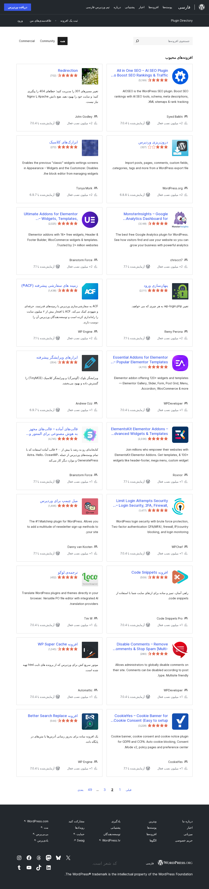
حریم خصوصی (184, 840)
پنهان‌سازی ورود (156, 285)
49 (90, 790)
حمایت (78, 834)
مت (44, 827)
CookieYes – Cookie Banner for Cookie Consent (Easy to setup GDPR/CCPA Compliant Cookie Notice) (141, 718)
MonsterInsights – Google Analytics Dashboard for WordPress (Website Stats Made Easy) (139, 216)
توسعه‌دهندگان (111, 834)
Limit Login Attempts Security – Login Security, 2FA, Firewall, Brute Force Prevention (142, 503)
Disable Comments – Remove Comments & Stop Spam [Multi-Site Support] (140, 646)
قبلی (128, 789)
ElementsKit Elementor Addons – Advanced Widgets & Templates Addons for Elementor (139, 431)
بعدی (80, 789)
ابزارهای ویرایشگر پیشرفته (57, 357)
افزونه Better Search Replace (53, 716)
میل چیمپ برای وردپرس (59, 501)
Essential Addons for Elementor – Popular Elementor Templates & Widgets (140, 360)
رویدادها (79, 827)
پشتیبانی (115, 827)
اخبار (190, 827)
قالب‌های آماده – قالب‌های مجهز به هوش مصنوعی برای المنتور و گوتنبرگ (53, 431)
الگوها (153, 840)
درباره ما (187, 821)
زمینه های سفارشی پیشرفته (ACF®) (49, 285)
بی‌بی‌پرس (40, 834)
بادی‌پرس (41, 840)
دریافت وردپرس (17, 7)
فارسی (150, 863)
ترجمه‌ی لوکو (68, 572)
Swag (78, 840)
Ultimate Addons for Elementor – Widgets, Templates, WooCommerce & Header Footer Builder (49, 216)
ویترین (153, 821)
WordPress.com (36, 821)
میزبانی (188, 834)
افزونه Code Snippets (149, 572)
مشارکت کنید (76, 821)
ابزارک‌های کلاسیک (63, 142)
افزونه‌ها (152, 834)
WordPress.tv (109, 840)
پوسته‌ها (152, 827)
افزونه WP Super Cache (58, 644)
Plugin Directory (182, 20)
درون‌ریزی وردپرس (153, 142)
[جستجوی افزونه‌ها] (137, 41)
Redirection (68, 70)
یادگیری (115, 821)
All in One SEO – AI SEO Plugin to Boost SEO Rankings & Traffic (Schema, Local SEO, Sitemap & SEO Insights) (140, 73)
